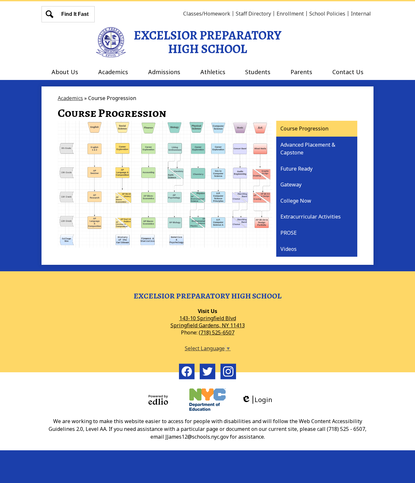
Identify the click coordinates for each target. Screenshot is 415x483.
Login (259, 400)
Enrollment (290, 13)
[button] (64, 72)
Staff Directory (253, 13)
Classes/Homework (206, 13)
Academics (70, 98)
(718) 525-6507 (216, 332)
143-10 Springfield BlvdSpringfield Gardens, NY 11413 (208, 322)
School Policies (327, 13)
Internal (361, 13)
